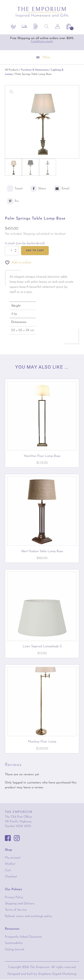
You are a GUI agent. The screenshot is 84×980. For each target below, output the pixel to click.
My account (12, 857)
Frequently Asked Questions (23, 936)
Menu (46, 57)
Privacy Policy (14, 897)
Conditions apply (42, 41)
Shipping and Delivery (20, 903)
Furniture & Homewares (35, 70)
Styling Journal (14, 949)
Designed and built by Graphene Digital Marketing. (42, 974)
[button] (70, 27)
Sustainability (14, 943)
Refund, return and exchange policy (28, 916)
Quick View (42, 443)
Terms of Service (16, 909)
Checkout (11, 876)
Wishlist (10, 863)
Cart (8, 870)
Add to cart (35, 250)
